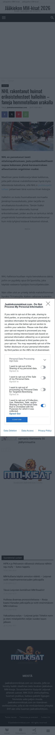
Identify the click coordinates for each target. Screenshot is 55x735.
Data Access (27, 430)
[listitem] (27, 360)
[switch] (43, 367)
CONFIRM (17, 419)
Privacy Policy (44, 430)
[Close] (49, 305)
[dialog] (27, 367)
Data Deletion (10, 430)
